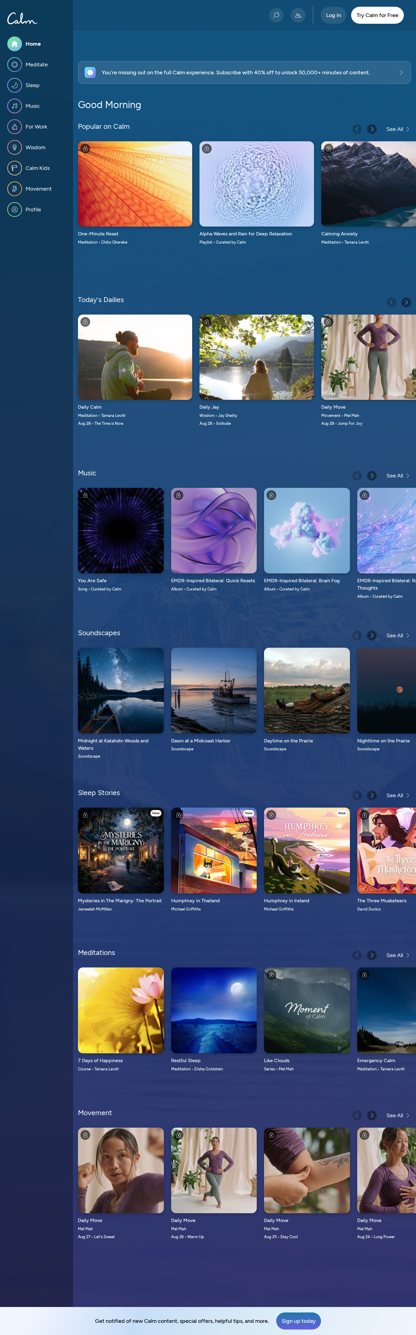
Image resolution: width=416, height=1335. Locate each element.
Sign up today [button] (299, 1321)
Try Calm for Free (377, 15)
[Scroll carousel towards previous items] (357, 129)
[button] (244, 72)
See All (394, 129)
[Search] (276, 15)
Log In (333, 15)
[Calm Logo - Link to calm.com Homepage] (22, 18)
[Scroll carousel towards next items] (372, 129)
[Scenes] (298, 15)
